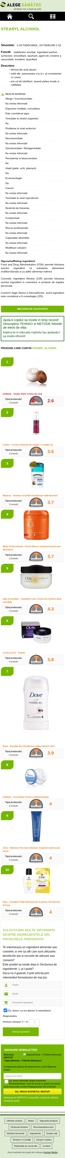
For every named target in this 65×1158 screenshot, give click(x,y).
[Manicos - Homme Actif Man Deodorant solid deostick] (36, 474)
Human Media (51, 1152)
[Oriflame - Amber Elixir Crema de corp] (36, 373)
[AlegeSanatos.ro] (10, 16)
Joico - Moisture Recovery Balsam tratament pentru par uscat (31, 849)
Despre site (52, 1133)
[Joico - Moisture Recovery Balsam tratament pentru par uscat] (36, 827)
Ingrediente (35, 1133)
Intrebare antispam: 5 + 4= (15, 1022)
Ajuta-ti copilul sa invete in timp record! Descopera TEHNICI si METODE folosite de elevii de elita (32, 323)
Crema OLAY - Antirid (14, 653)
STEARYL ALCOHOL (44, 348)
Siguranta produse (49, 1121)
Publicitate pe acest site (25, 1146)
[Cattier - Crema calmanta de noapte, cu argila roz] (36, 424)
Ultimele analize (14, 1121)
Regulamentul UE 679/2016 (42, 1087)
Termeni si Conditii (22, 1140)
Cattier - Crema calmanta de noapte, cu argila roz (28, 445)
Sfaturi (31, 1121)
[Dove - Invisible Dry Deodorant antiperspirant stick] (36, 704)
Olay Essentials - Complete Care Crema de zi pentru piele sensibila (32, 600)
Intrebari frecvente (15, 1133)
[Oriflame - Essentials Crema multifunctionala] (36, 776)
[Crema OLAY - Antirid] (36, 632)
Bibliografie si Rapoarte (32, 309)
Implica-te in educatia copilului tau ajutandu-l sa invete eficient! (31, 334)
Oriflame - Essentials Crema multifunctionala (26, 797)
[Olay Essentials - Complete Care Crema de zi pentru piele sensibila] (36, 579)
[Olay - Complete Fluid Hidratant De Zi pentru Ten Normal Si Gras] (36, 881)
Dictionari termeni (19, 1127)
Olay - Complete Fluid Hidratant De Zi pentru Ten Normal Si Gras (31, 903)
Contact (46, 1146)
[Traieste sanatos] (32, 6)
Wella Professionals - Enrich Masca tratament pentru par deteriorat (32, 548)
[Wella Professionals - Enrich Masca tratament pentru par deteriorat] (36, 525)
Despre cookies (44, 1140)
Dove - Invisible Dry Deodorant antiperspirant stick (29, 746)
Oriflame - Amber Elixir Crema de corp (22, 394)
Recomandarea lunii (43, 1127)
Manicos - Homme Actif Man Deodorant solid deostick (30, 495)
